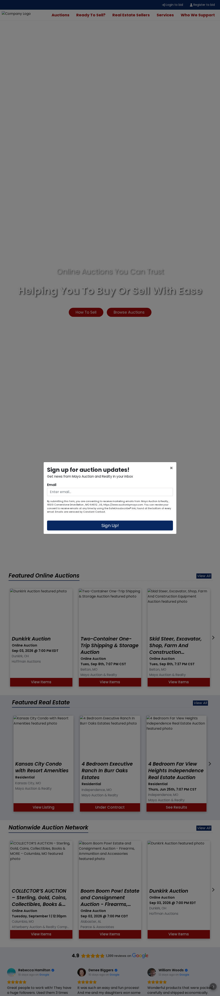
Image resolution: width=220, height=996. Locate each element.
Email (51, 484)
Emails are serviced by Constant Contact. (80, 511)
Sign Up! (110, 526)
